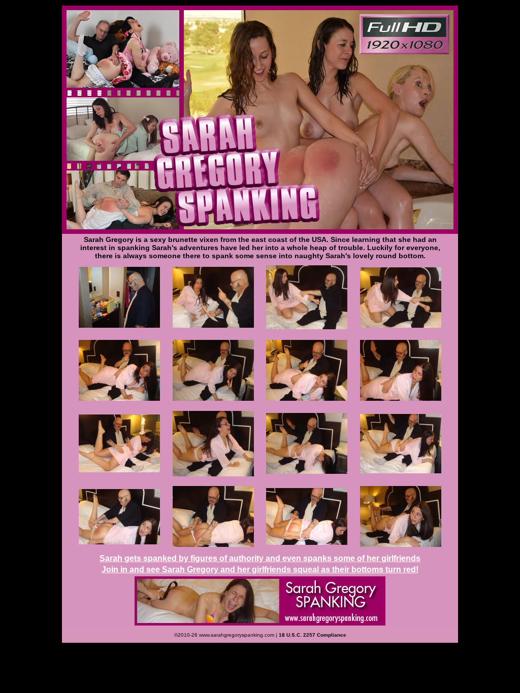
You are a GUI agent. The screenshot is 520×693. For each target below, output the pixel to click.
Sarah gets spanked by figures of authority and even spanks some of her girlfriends (260, 558)
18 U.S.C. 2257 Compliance (312, 635)
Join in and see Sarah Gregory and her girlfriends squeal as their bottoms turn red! (260, 569)
